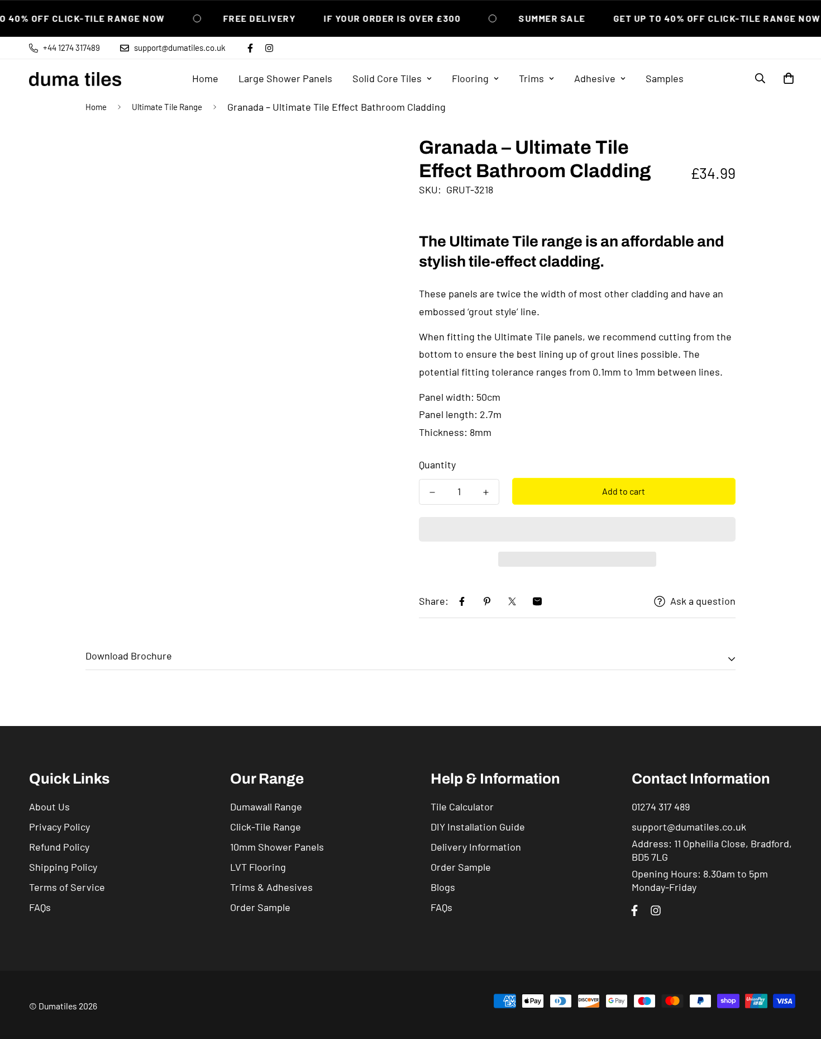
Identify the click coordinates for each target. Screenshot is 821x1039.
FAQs (40, 907)
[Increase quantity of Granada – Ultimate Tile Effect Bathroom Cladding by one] (486, 492)
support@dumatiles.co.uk (689, 826)
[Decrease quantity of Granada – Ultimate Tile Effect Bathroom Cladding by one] (432, 492)
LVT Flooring (258, 867)
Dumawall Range (266, 806)
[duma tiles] (75, 78)
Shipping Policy (63, 867)
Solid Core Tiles (387, 78)
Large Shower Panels (285, 78)
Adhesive (594, 78)
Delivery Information (476, 847)
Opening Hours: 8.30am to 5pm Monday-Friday (700, 880)
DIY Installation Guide (478, 826)
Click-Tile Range (265, 826)
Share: (433, 601)
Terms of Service (67, 887)
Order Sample (260, 907)
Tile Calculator (462, 806)
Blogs (443, 887)
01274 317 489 (661, 806)
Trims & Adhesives (271, 887)
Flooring (470, 78)
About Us (49, 806)
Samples (665, 78)
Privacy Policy (59, 826)
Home (205, 78)
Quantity (437, 464)
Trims (531, 78)
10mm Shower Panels (277, 847)
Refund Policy (59, 847)
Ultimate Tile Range (167, 107)
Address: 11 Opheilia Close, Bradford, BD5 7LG (712, 850)
